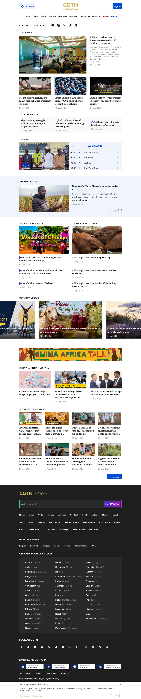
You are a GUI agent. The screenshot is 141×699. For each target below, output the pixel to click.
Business (62, 16)
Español (34, 546)
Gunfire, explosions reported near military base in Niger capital (30, 461)
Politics (52, 16)
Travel (115, 515)
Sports (22, 522)
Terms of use (24, 673)
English (22, 546)
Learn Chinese (78, 529)
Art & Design (104, 522)
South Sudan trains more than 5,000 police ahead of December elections (69, 100)
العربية (56, 546)
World (43, 16)
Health (83, 16)
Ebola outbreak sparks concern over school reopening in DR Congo (56, 461)
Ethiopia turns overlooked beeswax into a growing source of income (56, 430)
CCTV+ (94, 546)
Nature (105, 515)
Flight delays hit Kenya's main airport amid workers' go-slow (35, 100)
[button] (114, 93)
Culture (95, 515)
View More (114, 477)
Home (27, 16)
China (35, 16)
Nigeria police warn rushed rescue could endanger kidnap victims (109, 461)
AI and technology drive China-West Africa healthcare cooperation (68, 394)
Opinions (92, 16)
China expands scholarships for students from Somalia (106, 393)
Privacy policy (51, 673)
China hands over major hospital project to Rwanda (34, 393)
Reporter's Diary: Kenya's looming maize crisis (95, 187)
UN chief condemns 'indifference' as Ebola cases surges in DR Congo (109, 430)
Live (107, 16)
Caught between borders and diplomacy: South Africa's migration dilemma (71, 330)
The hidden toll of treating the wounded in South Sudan (82, 461)
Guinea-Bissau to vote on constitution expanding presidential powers (83, 430)
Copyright (38, 673)
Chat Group (34, 529)
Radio (114, 16)
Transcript (63, 529)
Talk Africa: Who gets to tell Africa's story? (105, 123)
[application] (44, 156)
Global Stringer (72, 522)
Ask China (93, 529)
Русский (66, 546)
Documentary (55, 522)
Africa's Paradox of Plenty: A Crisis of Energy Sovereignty (70, 123)
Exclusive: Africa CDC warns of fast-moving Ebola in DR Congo (30, 430)
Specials (51, 529)
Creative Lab (89, 522)
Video (22, 529)
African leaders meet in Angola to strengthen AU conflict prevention (103, 40)
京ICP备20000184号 (50, 679)
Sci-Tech (73, 16)
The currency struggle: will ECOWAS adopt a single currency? (33, 123)
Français (46, 546)
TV (120, 16)
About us (65, 673)
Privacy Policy (25, 696)
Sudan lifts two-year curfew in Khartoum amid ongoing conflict (105, 100)
